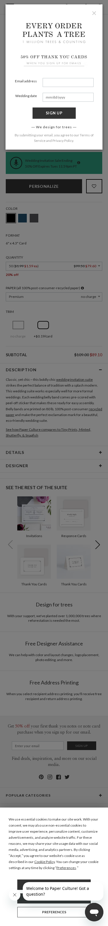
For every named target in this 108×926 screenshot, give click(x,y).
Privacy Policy (62, 140)
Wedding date (26, 96)
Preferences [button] (66, 868)
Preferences (54, 912)
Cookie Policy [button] (44, 862)
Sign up (54, 113)
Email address (26, 81)
